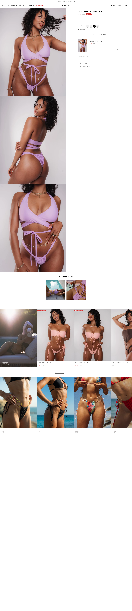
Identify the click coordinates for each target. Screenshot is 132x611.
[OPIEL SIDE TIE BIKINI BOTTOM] (55, 402)
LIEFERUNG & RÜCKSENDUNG (84, 66)
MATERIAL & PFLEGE (82, 63)
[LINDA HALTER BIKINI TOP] (82, 45)
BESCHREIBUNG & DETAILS (83, 56)
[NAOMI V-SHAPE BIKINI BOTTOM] (92, 335)
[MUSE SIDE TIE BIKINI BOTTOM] (18, 402)
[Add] (117, 49)
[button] (14, 6)
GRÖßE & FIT (80, 60)
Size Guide (82, 29)
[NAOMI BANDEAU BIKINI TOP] (55, 335)
